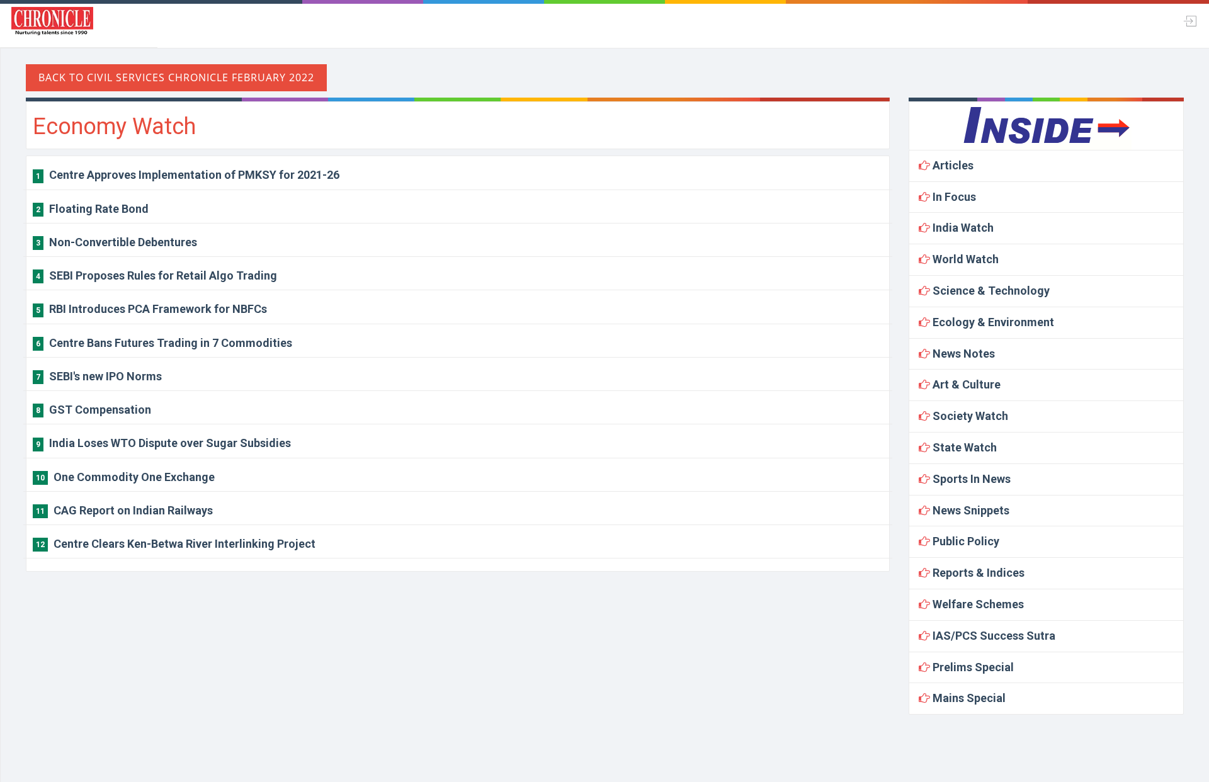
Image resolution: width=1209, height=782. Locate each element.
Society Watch (969, 415)
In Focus (953, 196)
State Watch (963, 447)
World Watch (964, 259)
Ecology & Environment (992, 322)
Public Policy (964, 541)
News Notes (962, 353)
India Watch (962, 227)
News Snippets (969, 510)
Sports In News (970, 478)
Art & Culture (965, 384)
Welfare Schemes (977, 604)
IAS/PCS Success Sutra (992, 635)
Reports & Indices (977, 572)
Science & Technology (990, 290)
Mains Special (968, 698)
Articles (951, 165)
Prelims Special (972, 667)
